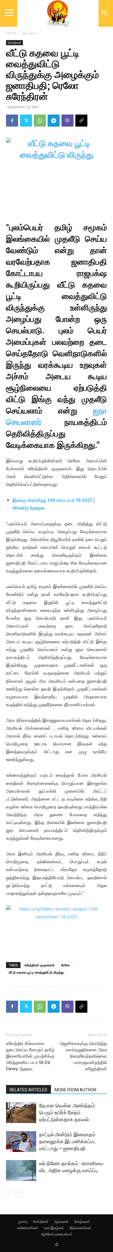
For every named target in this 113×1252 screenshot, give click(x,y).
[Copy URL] (81, 121)
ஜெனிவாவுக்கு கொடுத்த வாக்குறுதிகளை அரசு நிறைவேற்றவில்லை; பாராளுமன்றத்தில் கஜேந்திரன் (83, 1056)
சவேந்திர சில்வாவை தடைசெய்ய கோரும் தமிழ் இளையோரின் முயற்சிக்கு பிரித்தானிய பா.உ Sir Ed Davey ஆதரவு (30, 1056)
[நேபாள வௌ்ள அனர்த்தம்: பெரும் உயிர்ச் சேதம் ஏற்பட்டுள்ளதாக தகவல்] (21, 1112)
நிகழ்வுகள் (82, 1221)
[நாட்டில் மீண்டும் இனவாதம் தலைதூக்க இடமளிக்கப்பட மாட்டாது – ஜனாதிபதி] (21, 1141)
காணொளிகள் (27, 1227)
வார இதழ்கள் (54, 1227)
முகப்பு (22, 1221)
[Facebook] (12, 121)
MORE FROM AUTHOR (75, 1089)
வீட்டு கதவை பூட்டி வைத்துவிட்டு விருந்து (36, 972)
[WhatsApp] (40, 121)
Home (11, 33)
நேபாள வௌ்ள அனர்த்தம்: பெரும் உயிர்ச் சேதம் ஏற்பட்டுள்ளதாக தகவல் (67, 1112)
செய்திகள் (30, 33)
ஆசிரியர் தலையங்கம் (56, 1234)
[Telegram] (54, 121)
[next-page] (19, 1193)
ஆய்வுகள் (61, 1221)
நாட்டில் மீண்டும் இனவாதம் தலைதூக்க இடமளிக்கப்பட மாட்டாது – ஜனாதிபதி (67, 1141)
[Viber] (67, 121)
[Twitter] (26, 121)
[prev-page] (10, 1193)
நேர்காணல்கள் (80, 1227)
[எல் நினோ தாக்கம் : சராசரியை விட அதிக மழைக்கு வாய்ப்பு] (21, 1170)
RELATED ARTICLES (28, 1089)
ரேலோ (65, 965)
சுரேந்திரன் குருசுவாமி (39, 965)
